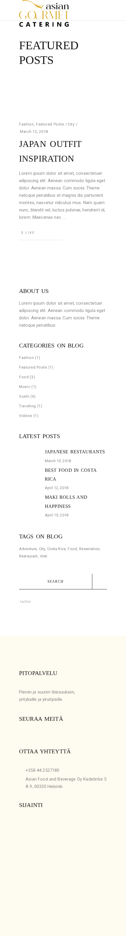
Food (24, 377)
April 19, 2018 (56, 515)
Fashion (26, 124)
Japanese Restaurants (75, 451)
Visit (43, 556)
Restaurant (28, 556)
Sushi (24, 396)
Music (24, 386)
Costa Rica (56, 549)
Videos (25, 415)
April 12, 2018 (56, 488)
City (71, 124)
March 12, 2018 (34, 131)
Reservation (89, 549)
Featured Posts (50, 124)
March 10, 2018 (58, 461)
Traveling (27, 406)
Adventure (28, 549)
